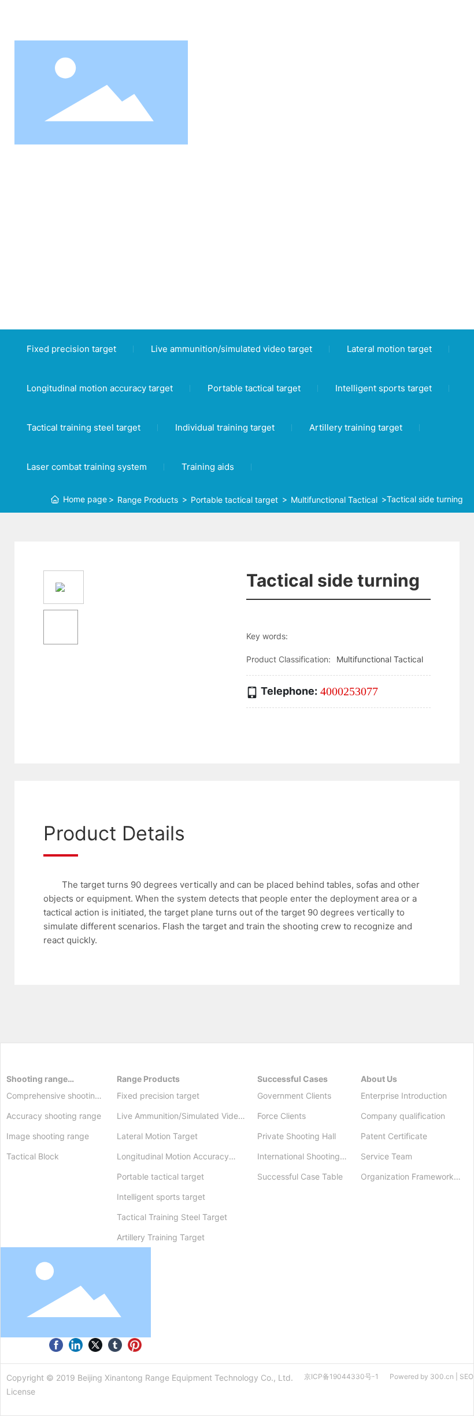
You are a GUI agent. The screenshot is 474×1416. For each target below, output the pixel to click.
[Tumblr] (115, 1344)
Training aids (208, 466)
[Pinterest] (135, 1344)
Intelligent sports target (383, 388)
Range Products (147, 500)
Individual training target (225, 427)
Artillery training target (355, 427)
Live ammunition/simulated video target (231, 348)
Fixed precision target (71, 348)
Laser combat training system (87, 466)
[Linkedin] (76, 1344)
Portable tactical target (254, 388)
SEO (466, 1376)
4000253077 (349, 691)
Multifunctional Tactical (334, 500)
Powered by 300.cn (422, 1376)
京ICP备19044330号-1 (341, 1376)
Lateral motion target (389, 348)
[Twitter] (95, 1344)
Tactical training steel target (83, 427)
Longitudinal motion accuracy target (100, 388)
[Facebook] (56, 1344)
